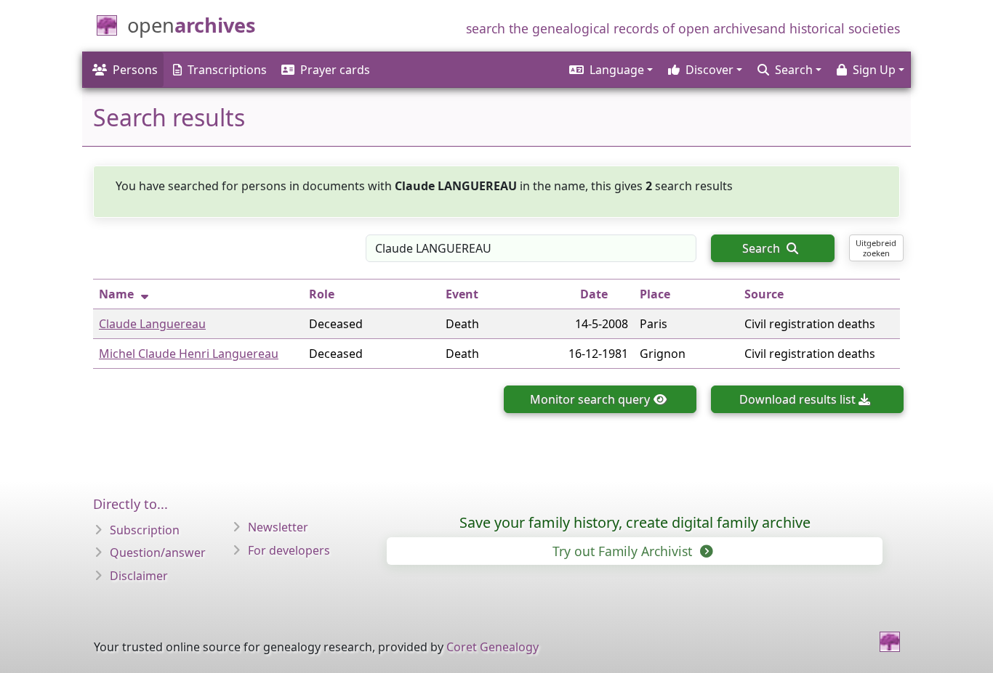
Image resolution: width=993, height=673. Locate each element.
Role (321, 294)
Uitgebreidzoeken (876, 247)
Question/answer (158, 552)
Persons (135, 70)
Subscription (145, 530)
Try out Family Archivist (624, 551)
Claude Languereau (152, 324)
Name (116, 294)
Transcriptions (227, 70)
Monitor (590, 399)
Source (764, 294)
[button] (609, 69)
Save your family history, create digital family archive (635, 522)
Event (462, 294)
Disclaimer (139, 576)
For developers (289, 550)
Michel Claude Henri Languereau (188, 354)
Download (797, 399)
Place (655, 294)
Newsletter (278, 527)
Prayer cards (335, 70)
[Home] (890, 642)
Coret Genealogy (492, 647)
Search (762, 248)
